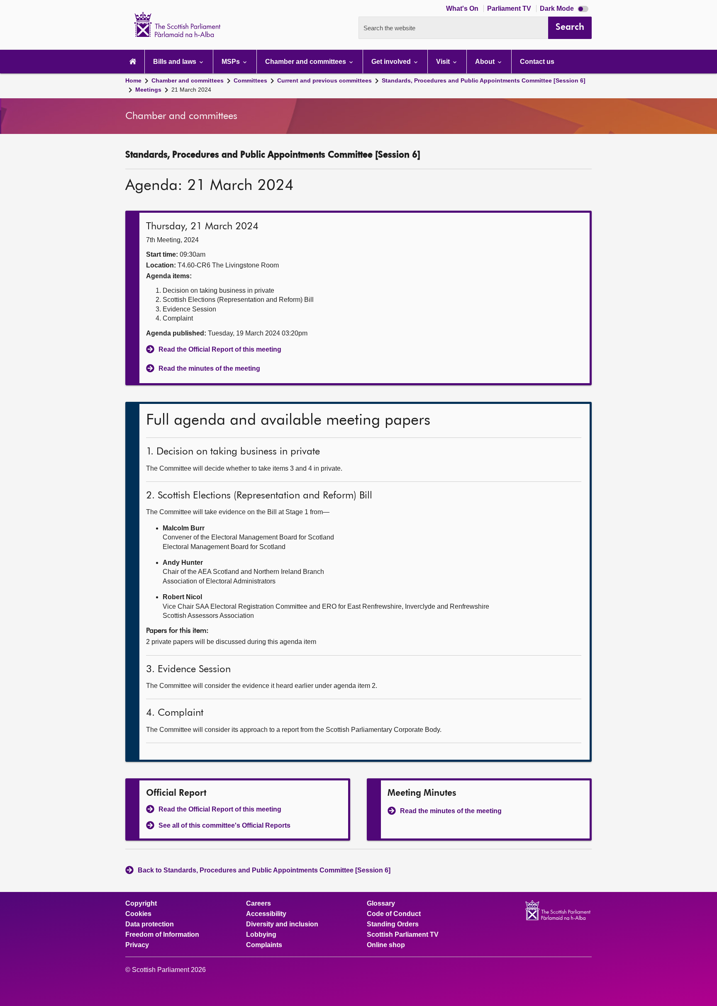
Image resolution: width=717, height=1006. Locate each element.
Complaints (264, 945)
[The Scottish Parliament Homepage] (132, 61)
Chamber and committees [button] (306, 61)
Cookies (138, 914)
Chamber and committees (187, 80)
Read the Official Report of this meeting (220, 349)
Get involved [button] (391, 61)
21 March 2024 (191, 89)
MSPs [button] (231, 61)
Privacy (137, 945)
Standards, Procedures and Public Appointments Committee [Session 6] (483, 80)
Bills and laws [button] (175, 61)
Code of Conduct (394, 914)
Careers (258, 903)
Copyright (141, 903)
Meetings (148, 89)
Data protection (149, 924)
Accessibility (266, 914)
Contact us (537, 61)
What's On (463, 8)
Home (133, 80)
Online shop (386, 945)
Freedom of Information (162, 934)
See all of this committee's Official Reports (224, 825)
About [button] (485, 61)
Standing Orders (393, 924)
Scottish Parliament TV (403, 934)
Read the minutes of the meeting (209, 368)
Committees (250, 80)
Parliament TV (510, 8)
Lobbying (261, 934)
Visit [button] (443, 61)
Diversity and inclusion (282, 924)
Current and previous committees (324, 80)
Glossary (381, 903)
